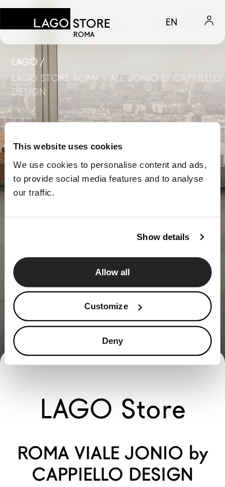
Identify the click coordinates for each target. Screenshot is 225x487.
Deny (112, 340)
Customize (106, 306)
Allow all (112, 271)
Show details (163, 237)
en (171, 22)
